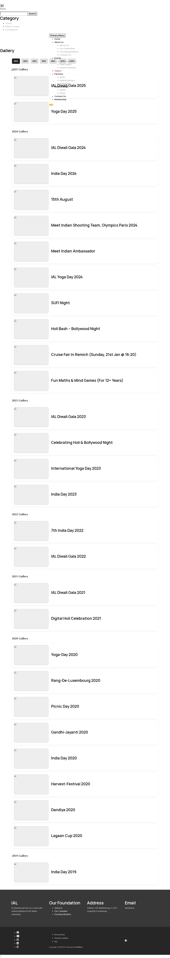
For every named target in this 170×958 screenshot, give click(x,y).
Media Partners (67, 80)
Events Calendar (68, 67)
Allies (62, 77)
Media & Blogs (61, 86)
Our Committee (67, 48)
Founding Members (69, 51)
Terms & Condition (61, 938)
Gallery (57, 70)
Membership (60, 99)
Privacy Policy (59, 935)
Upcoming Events (68, 61)
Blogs (62, 93)
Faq (55, 941)
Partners (58, 74)
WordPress (79, 947)
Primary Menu (57, 35)
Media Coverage (12, 26)
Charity (8, 23)
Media (63, 89)
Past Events (65, 64)
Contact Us (65, 54)
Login (51, 105)
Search (3, 9)
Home (57, 39)
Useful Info (65, 83)
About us (58, 42)
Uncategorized (11, 30)
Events (57, 58)
